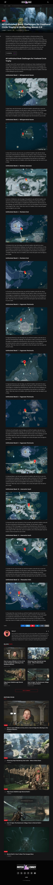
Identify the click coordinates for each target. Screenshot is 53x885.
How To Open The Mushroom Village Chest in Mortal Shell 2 (38, 683)
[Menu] (5, 2)
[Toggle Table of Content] (13, 53)
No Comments (20, 30)
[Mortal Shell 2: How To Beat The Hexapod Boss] (26, 839)
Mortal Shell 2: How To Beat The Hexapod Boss (20, 854)
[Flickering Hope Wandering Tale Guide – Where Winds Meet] (38, 653)
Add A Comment (26, 690)
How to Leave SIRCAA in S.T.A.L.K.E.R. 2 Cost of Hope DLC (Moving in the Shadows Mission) (14, 662)
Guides (3, 20)
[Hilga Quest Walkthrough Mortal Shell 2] (14, 674)
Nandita (9, 731)
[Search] (47, 2)
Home (26, 877)
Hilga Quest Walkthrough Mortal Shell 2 (13, 683)
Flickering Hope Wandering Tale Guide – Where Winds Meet (37, 661)
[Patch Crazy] (26, 2)
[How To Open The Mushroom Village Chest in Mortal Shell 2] (38, 674)
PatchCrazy (28, 880)
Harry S (4, 30)
